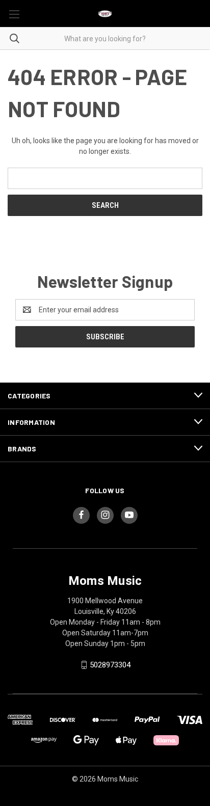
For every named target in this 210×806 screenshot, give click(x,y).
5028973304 (110, 664)
